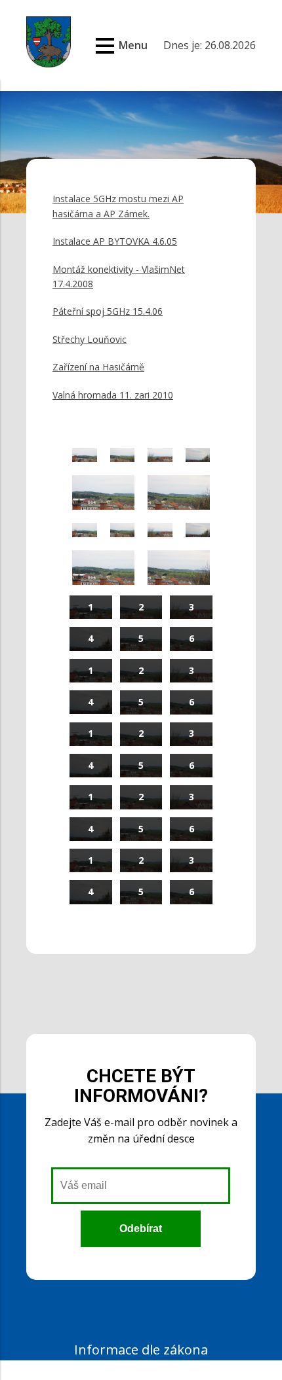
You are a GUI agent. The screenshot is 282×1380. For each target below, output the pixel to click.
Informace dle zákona (141, 1349)
